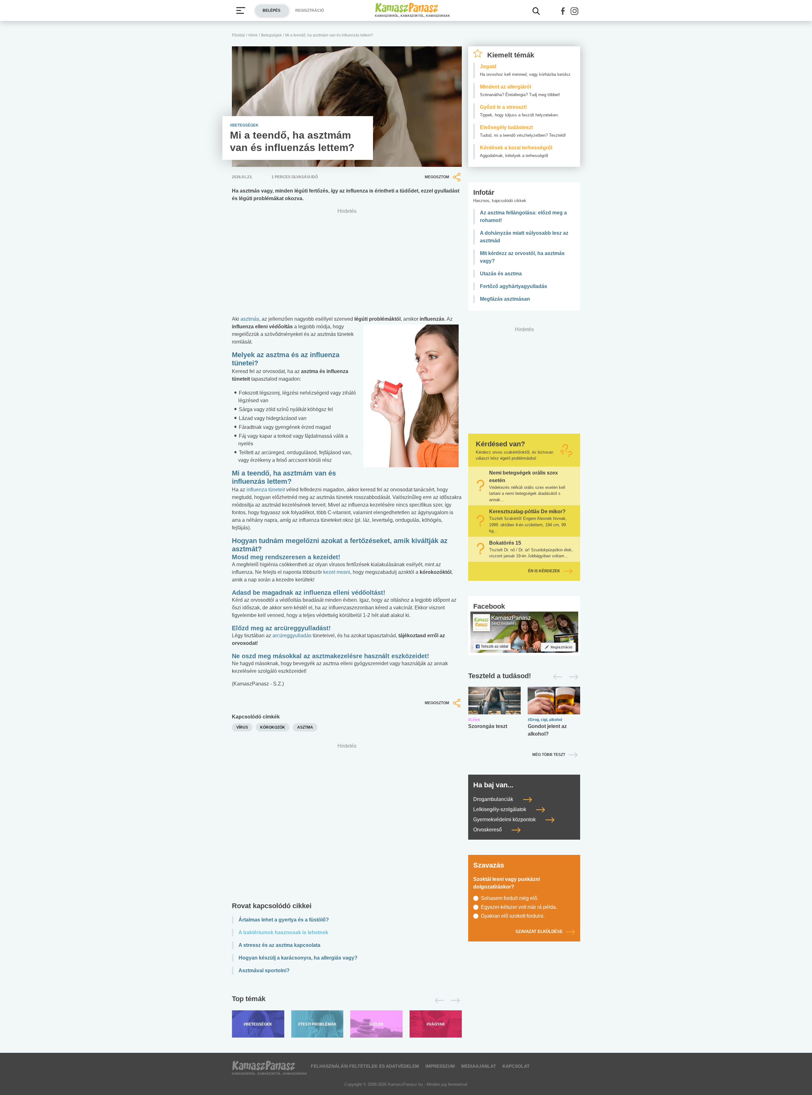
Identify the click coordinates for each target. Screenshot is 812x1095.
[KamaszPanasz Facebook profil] (524, 631)
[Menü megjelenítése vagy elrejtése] (241, 10)
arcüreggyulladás (291, 635)
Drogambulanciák (493, 799)
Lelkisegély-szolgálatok (500, 809)
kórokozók (272, 727)
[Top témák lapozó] (347, 1000)
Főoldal (238, 35)
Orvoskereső (488, 829)
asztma (305, 727)
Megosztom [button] (437, 177)
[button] (563, 11)
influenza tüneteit (265, 489)
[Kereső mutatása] (536, 11)
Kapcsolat (516, 1066)
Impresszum (440, 1066)
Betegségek (271, 35)
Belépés (271, 10)
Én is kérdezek (544, 571)
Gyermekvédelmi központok (505, 819)
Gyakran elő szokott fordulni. (513, 916)
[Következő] (454, 1000)
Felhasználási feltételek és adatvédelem (365, 1066)
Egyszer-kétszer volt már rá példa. (519, 907)
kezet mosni (336, 572)
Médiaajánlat (478, 1066)
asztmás (249, 319)
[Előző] (437, 1000)
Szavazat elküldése (539, 931)
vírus (242, 727)
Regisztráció (309, 10)
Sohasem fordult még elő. (509, 898)
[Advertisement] (347, 824)
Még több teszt (548, 754)
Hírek (253, 35)
